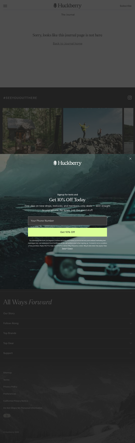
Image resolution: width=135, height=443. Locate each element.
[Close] (130, 158)
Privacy (70, 248)
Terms (64, 248)
